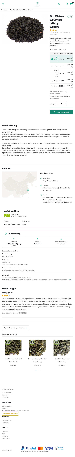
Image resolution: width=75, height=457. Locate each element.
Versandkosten (55, 94)
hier (70, 280)
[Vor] (71, 16)
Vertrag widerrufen (10, 414)
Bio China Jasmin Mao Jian (37, 359)
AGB (3, 434)
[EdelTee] (37, 4)
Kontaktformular (7, 420)
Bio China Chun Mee (62, 359)
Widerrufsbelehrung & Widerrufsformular (15, 411)
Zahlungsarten (7, 406)
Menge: (52, 104)
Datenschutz (6, 438)
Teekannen (5, 397)
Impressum (5, 436)
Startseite (4, 10)
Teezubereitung (7, 393)
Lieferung (5, 408)
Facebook (5, 423)
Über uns (5, 431)
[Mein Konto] (67, 4)
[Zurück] (68, 16)
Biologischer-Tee (7, 395)
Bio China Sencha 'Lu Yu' (13, 359)
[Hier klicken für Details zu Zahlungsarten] (47, 448)
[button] (36, 370)
